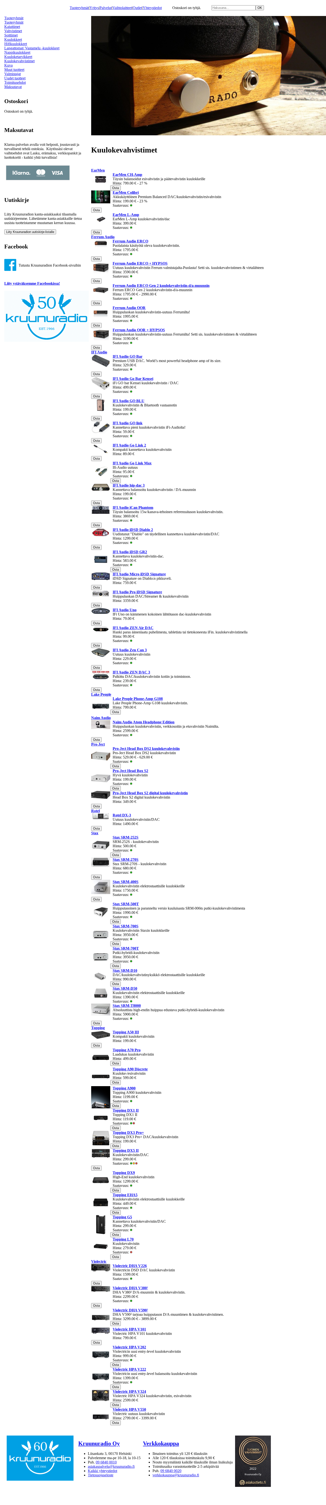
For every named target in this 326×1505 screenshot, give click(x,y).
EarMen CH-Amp (127, 175)
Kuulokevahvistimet (19, 61)
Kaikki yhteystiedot (102, 1471)
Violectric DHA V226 (130, 1266)
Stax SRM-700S (125, 926)
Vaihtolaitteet (122, 8)
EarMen (98, 170)
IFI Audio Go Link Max (132, 463)
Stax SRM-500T (126, 904)
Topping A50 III (126, 1032)
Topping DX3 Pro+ (128, 1133)
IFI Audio (99, 352)
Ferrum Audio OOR (129, 308)
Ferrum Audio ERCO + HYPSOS (140, 263)
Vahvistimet (13, 31)
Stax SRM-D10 (125, 970)
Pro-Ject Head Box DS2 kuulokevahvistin (146, 749)
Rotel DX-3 (122, 815)
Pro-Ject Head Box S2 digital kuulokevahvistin (150, 793)
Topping (98, 1028)
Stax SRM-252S (125, 837)
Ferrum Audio (103, 237)
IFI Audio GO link (127, 423)
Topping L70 (123, 1239)
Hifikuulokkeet (15, 44)
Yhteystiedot (152, 8)
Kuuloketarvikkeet (18, 57)
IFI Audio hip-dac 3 (129, 485)
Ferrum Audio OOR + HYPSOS (139, 330)
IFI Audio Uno (125, 610)
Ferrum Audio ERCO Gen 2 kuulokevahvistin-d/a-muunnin (161, 286)
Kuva (8, 65)
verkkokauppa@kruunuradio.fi (175, 1475)
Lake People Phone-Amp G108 (138, 699)
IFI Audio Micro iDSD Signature (139, 574)
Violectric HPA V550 (129, 1409)
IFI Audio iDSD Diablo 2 (133, 530)
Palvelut (106, 8)
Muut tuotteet (14, 70)
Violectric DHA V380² (130, 1288)
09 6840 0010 (106, 1462)
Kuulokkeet (13, 39)
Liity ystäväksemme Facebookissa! (32, 283)
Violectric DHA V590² (130, 1310)
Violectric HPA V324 (129, 1391)
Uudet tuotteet (15, 78)
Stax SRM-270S (125, 860)
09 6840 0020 (170, 1471)
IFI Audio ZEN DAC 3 (131, 672)
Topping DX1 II (126, 1110)
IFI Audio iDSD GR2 (130, 552)
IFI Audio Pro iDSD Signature (137, 592)
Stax (94, 833)
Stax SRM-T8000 (127, 1006)
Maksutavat (13, 87)
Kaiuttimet (12, 27)
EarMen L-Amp (126, 215)
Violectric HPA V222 (129, 1369)
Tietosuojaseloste (100, 1475)
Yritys (94, 8)
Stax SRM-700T (126, 948)
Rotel (95, 811)
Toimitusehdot (15, 82)
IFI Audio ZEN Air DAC (133, 628)
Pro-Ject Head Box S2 (130, 771)
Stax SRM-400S (125, 882)
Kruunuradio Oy (99, 1443)
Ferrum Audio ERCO (130, 241)
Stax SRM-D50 (125, 988)
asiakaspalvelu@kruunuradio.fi (111, 1466)
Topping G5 (122, 1217)
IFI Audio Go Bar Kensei (133, 379)
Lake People (101, 694)
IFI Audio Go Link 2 (129, 445)
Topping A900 (124, 1088)
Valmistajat (12, 74)
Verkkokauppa (161, 1443)
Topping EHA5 (125, 1195)
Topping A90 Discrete (130, 1069)
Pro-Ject (98, 744)
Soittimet (11, 35)
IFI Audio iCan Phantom (133, 507)
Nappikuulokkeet (17, 52)
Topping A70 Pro (127, 1050)
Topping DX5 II (126, 1150)
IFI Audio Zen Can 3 (130, 650)
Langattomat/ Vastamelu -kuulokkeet (31, 48)
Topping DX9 (124, 1173)
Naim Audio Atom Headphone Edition (143, 722)
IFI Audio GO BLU (128, 401)
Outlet (137, 8)
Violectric (98, 1261)
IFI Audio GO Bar (127, 356)
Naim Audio (101, 718)
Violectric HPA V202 (129, 1347)
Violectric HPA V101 (129, 1329)
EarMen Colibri (126, 192)
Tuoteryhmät (79, 8)
